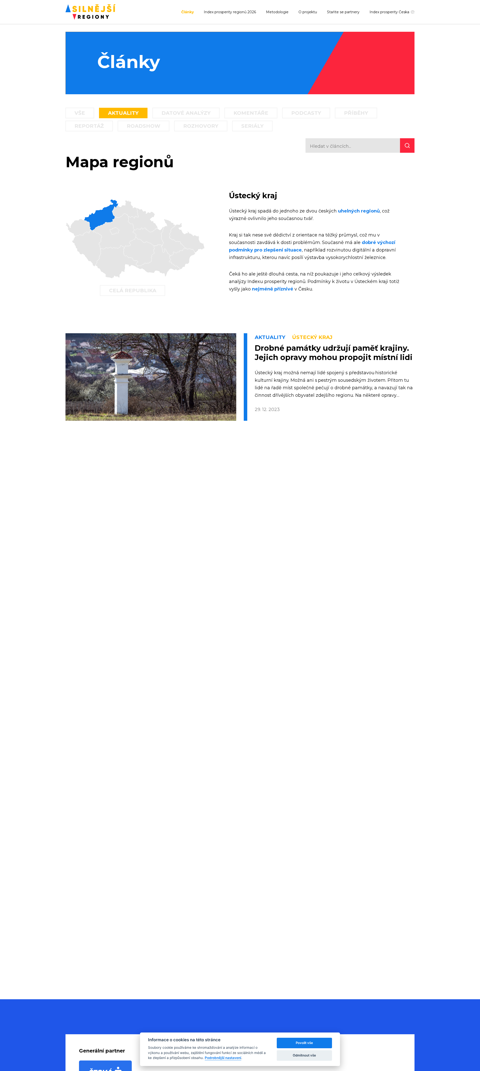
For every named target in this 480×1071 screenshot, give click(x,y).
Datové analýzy (186, 113)
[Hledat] (407, 145)
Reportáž (89, 126)
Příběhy (356, 113)
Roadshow (143, 126)
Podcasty (306, 113)
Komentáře (251, 113)
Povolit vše (304, 1043)
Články (187, 12)
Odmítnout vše (304, 1055)
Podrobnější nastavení (223, 1058)
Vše (79, 113)
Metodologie (277, 12)
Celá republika (132, 291)
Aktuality (123, 113)
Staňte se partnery (343, 12)
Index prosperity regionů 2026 (230, 12)
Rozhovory (200, 126)
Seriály (252, 126)
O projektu (307, 12)
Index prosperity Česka (389, 12)
